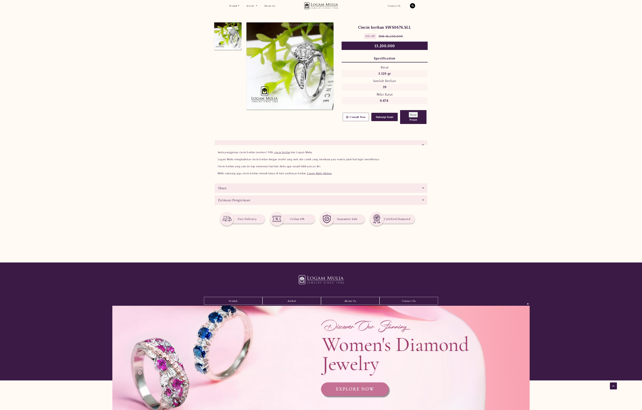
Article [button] (250, 5)
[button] (412, 6)
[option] (228, 36)
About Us (269, 5)
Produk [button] (233, 5)
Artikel (292, 300)
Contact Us (394, 5)
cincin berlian (282, 152)
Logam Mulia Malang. (319, 173)
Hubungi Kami (384, 117)
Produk (233, 300)
